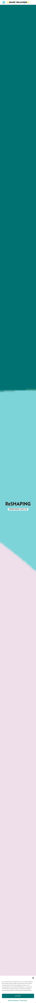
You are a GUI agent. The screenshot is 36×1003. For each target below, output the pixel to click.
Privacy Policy (23, 1000)
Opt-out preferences (13, 1000)
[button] (33, 978)
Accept (18, 996)
